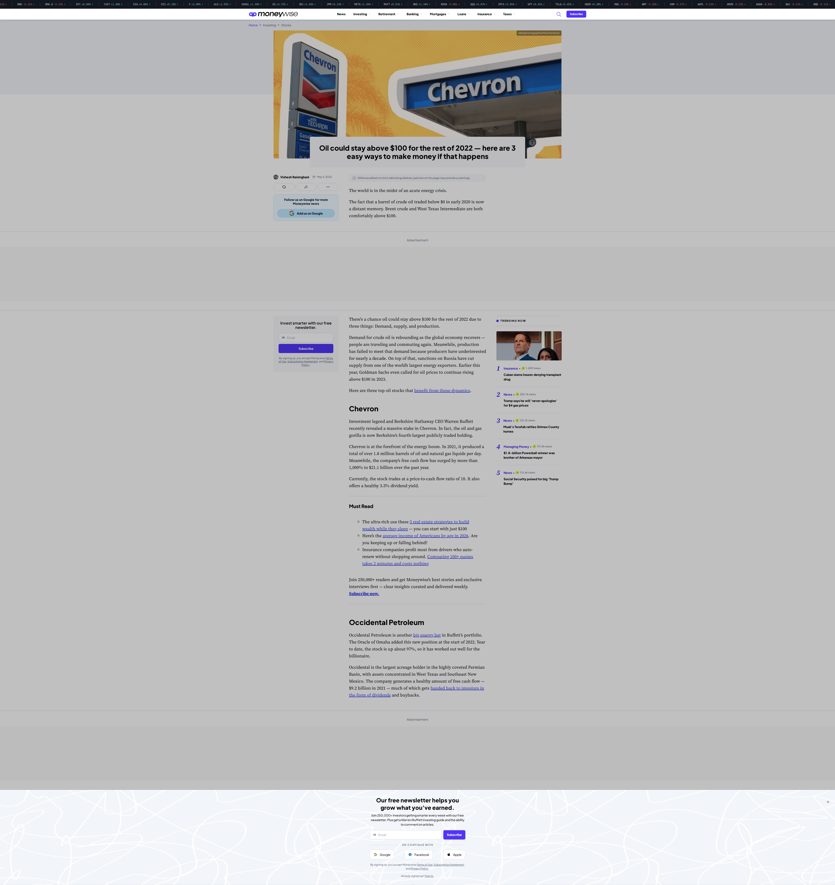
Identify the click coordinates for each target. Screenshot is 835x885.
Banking (413, 14)
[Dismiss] (828, 801)
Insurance (485, 14)
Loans (462, 14)
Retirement (386, 14)
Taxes (507, 14)
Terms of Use (425, 864)
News (341, 14)
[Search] (558, 14)
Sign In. (429, 876)
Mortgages (438, 14)
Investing (360, 14)
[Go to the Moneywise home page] (273, 14)
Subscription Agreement (449, 864)
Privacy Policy (419, 868)
